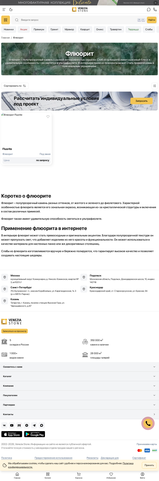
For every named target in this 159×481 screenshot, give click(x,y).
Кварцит (85, 29)
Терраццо (133, 29)
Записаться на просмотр (14, 331)
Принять (149, 465)
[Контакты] (149, 9)
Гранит (54, 29)
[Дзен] (27, 425)
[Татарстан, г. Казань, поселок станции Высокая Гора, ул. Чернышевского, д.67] (40, 302)
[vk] (4, 425)
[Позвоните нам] (155, 9)
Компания (8, 386)
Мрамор (69, 29)
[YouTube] (12, 425)
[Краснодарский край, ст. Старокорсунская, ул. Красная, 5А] (119, 289)
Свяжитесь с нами (12, 367)
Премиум (39, 29)
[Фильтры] (155, 86)
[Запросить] (79, 101)
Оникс (99, 29)
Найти (151, 19)
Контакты (8, 414)
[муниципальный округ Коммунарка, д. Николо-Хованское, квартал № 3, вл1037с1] (40, 279)
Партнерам (9, 405)
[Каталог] (5, 20)
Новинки (9, 29)
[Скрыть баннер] (155, 3)
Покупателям (10, 395)
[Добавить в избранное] (47, 116)
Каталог (7, 376)
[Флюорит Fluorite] (26, 139)
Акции (23, 29)
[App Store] (11, 434)
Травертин (116, 29)
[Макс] (42, 425)
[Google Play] (34, 434)
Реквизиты (92, 457)
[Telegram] (34, 425)
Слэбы (148, 29)
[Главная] (80, 9)
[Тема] (4, 9)
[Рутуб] (19, 425)
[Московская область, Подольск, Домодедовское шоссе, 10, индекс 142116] (119, 279)
